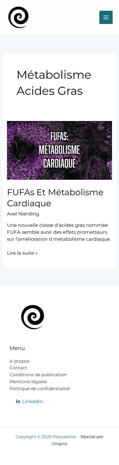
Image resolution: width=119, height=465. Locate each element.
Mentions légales (28, 381)
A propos (20, 361)
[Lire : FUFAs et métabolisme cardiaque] (59, 150)
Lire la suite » (22, 253)
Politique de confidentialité (39, 388)
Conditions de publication (38, 374)
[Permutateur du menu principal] (106, 17)
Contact (18, 367)
